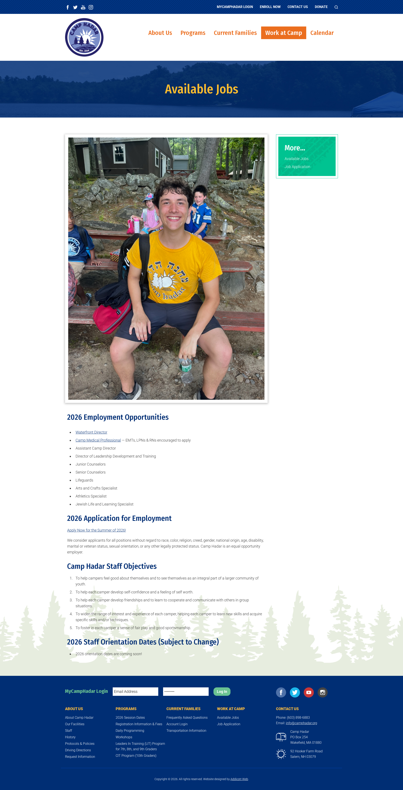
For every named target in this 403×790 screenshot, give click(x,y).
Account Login (177, 724)
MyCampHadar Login (235, 7)
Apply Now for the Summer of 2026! (96, 530)
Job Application (297, 166)
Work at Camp (283, 33)
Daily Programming (130, 731)
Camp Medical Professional (98, 440)
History (70, 737)
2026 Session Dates (130, 718)
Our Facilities (74, 724)
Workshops (124, 737)
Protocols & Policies (79, 744)
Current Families (235, 33)
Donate (321, 7)
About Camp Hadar (79, 718)
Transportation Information (186, 731)
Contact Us (298, 7)
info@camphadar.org (301, 723)
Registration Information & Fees (139, 724)
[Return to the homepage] (84, 37)
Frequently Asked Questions (187, 718)
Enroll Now (270, 7)
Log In (222, 691)
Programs (193, 33)
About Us (160, 33)
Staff (68, 731)
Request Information (80, 757)
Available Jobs (297, 158)
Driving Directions (78, 750)
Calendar (322, 33)
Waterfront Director (91, 432)
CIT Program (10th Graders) (136, 756)
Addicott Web (239, 779)
